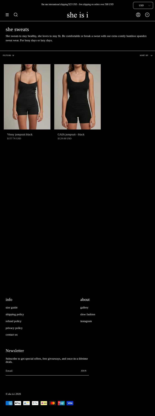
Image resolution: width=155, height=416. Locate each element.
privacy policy (14, 327)
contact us (12, 334)
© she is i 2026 (13, 394)
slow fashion (87, 314)
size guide (12, 307)
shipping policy (15, 314)
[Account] (138, 15)
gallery (84, 307)
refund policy (14, 321)
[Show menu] (8, 15)
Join (84, 371)
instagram (86, 321)
